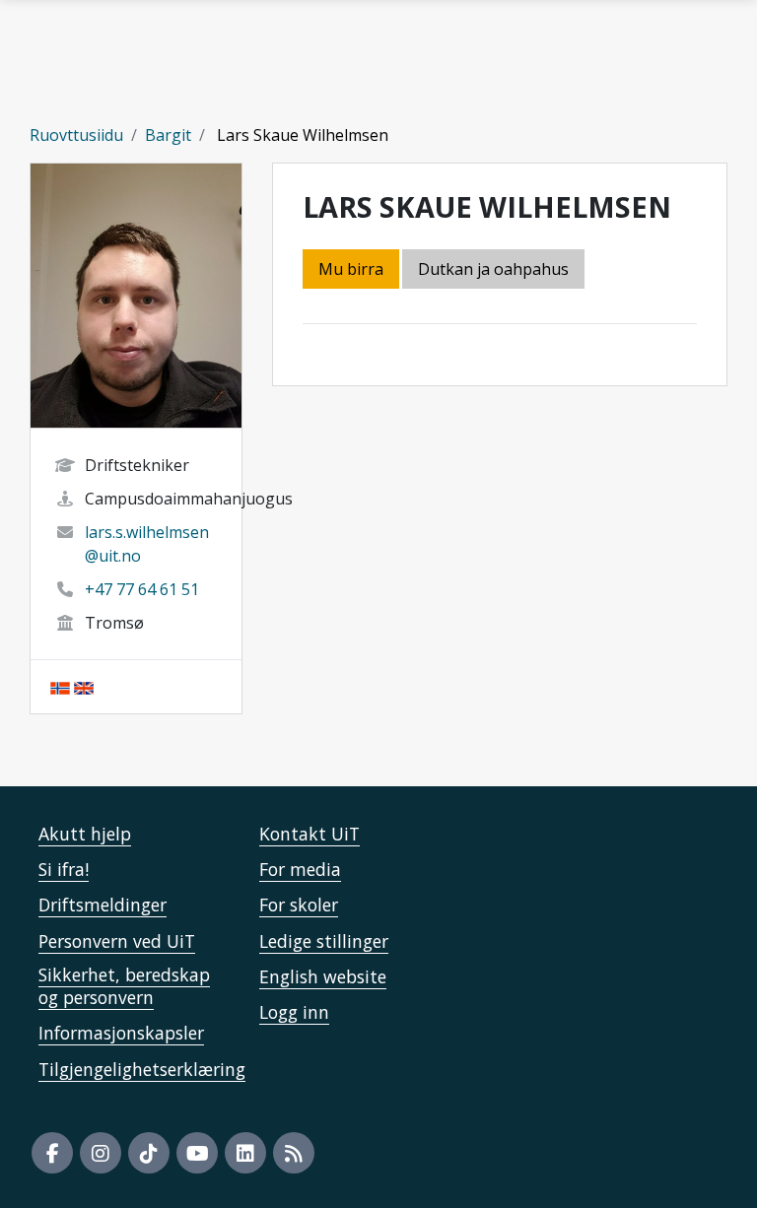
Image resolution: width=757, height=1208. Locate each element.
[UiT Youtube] (197, 1153)
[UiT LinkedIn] (245, 1153)
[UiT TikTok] (149, 1153)
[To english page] (84, 687)
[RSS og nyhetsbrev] (293, 1153)
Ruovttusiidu (76, 135)
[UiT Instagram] (100, 1153)
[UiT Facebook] (52, 1153)
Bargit (168, 135)
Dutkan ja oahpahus (493, 269)
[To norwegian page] (60, 687)
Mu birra (350, 269)
